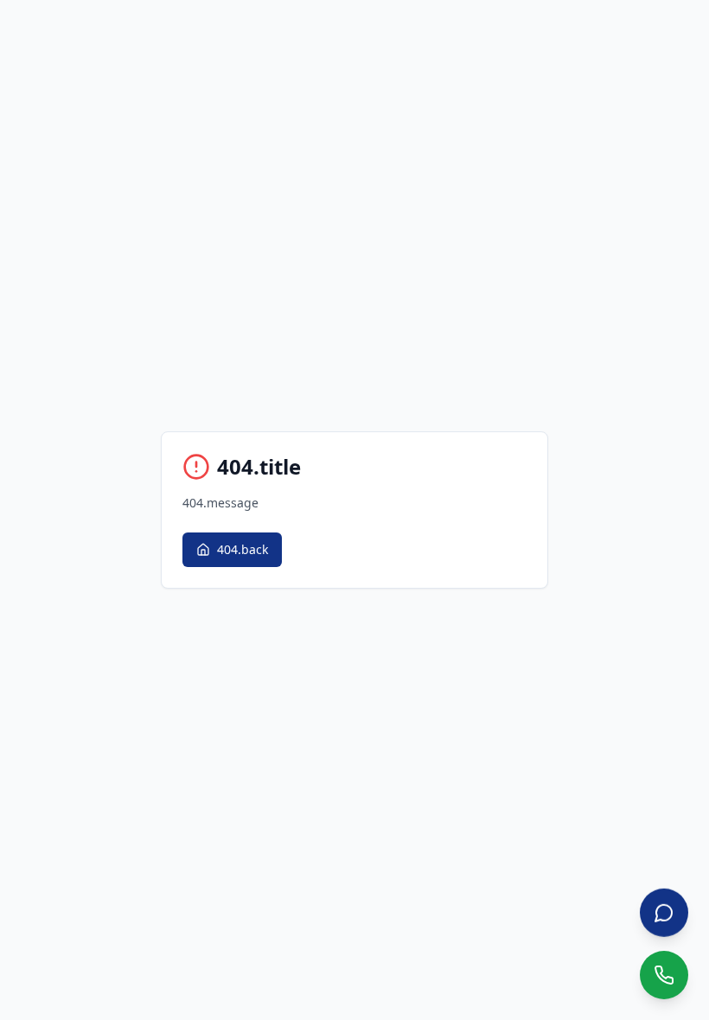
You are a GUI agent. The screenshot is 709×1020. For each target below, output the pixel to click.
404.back (242, 549)
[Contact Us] (664, 913)
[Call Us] (664, 975)
